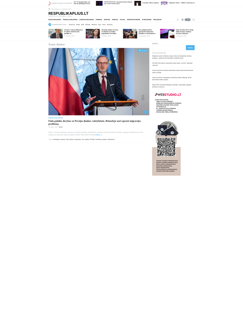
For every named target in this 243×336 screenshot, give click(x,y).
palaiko (87, 139)
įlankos (72, 139)
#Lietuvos (72, 24)
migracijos (78, 139)
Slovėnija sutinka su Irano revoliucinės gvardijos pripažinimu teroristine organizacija (109, 32)
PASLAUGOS (157, 19)
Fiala (67, 139)
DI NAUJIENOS (146, 19)
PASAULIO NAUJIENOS (70, 19)
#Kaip (78, 24)
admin (61, 127)
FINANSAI (99, 19)
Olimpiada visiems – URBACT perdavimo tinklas (166, 3)
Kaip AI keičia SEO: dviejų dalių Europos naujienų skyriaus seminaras (184, 31)
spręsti (104, 139)
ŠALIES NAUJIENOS (54, 19)
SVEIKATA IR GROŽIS (133, 19)
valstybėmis (111, 139)
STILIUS (122, 19)
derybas (62, 139)
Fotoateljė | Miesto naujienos (134, 3)
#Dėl (82, 24)
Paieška (155, 43)
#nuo (104, 24)
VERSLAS (115, 19)
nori (83, 139)
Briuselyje (57, 139)
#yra (99, 24)
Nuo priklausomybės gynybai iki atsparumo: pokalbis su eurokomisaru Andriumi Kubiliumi (147, 32)
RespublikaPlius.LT (68, 13)
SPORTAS (107, 19)
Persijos (92, 139)
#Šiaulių (88, 24)
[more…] (98, 135)
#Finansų (109, 24)
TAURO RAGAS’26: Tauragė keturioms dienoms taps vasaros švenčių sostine (101, 2)
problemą (98, 139)
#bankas (94, 24)
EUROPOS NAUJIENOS (86, 19)
